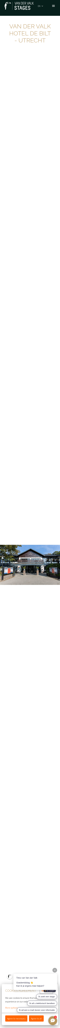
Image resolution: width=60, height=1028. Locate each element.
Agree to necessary (16, 1018)
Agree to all (36, 1018)
